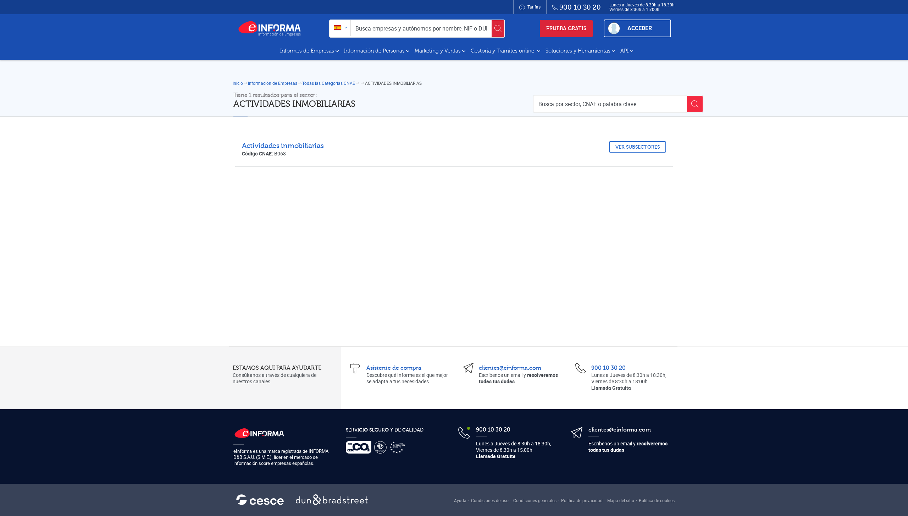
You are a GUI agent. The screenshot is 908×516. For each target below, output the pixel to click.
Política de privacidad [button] (582, 500)
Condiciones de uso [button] (490, 500)
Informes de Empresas (307, 51)
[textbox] (340, 28)
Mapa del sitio (620, 500)
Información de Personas (374, 51)
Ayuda (460, 500)
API (624, 51)
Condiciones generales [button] (535, 500)
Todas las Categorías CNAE (328, 83)
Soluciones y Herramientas (578, 51)
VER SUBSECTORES (637, 147)
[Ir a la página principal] (272, 28)
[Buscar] (498, 28)
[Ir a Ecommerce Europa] (398, 447)
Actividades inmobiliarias (283, 146)
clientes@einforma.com (510, 368)
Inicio (238, 83)
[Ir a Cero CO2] (360, 447)
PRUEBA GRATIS (566, 29)
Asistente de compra (393, 368)
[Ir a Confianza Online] (381, 447)
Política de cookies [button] (657, 500)
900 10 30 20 (608, 368)
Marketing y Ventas (438, 51)
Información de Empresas (272, 83)
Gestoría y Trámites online (503, 51)
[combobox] (340, 28)
